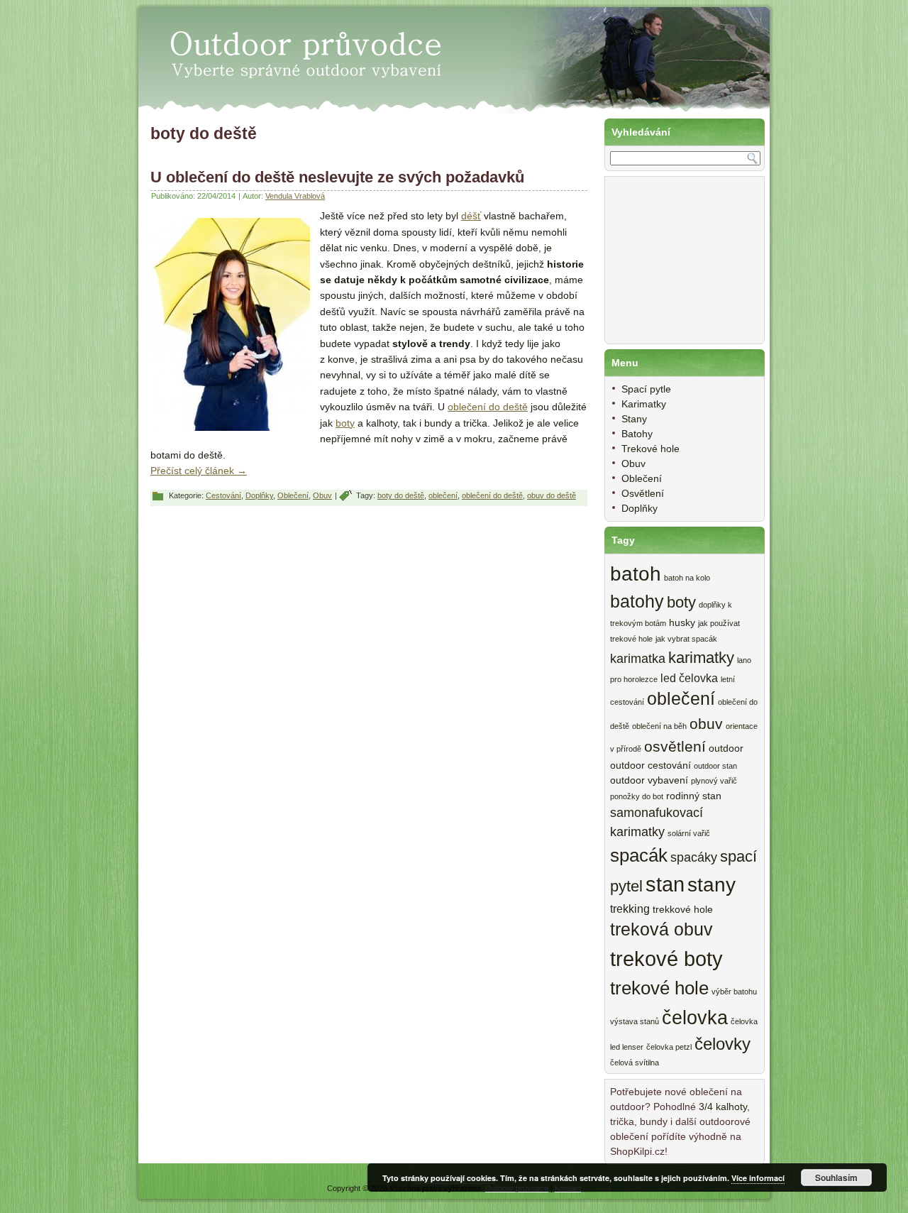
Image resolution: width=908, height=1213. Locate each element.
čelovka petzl (669, 1047)
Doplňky (259, 495)
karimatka (637, 659)
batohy (637, 601)
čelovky (722, 1044)
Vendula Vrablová (295, 196)
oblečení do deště (488, 406)
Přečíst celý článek (198, 470)
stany (711, 885)
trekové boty (666, 958)
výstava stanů (634, 1021)
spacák (639, 855)
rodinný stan (693, 796)
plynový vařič (714, 780)
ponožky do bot (636, 796)
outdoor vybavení (649, 780)
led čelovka (689, 677)
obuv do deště (551, 495)
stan (665, 884)
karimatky (701, 657)
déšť (471, 215)
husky (682, 623)
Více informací (758, 1178)
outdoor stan (715, 766)
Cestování (223, 495)
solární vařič (689, 833)
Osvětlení (642, 493)
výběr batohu (734, 991)
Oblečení (293, 495)
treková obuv (661, 929)
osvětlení (675, 746)
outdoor (726, 748)
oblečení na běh (659, 726)
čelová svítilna (634, 1062)
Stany (634, 418)
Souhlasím (836, 1177)
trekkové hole (683, 909)
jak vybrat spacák (686, 639)
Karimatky (643, 404)
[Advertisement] (681, 268)
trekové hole (659, 988)
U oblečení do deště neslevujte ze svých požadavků (337, 177)
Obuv (322, 495)
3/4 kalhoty (723, 1106)
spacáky (693, 857)
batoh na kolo (687, 577)
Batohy (637, 433)
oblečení (443, 495)
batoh (635, 574)
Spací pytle (646, 389)
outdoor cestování (650, 765)
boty (345, 423)
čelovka (695, 1017)
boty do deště (400, 495)
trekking (630, 908)
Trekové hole (650, 448)
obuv (706, 723)
